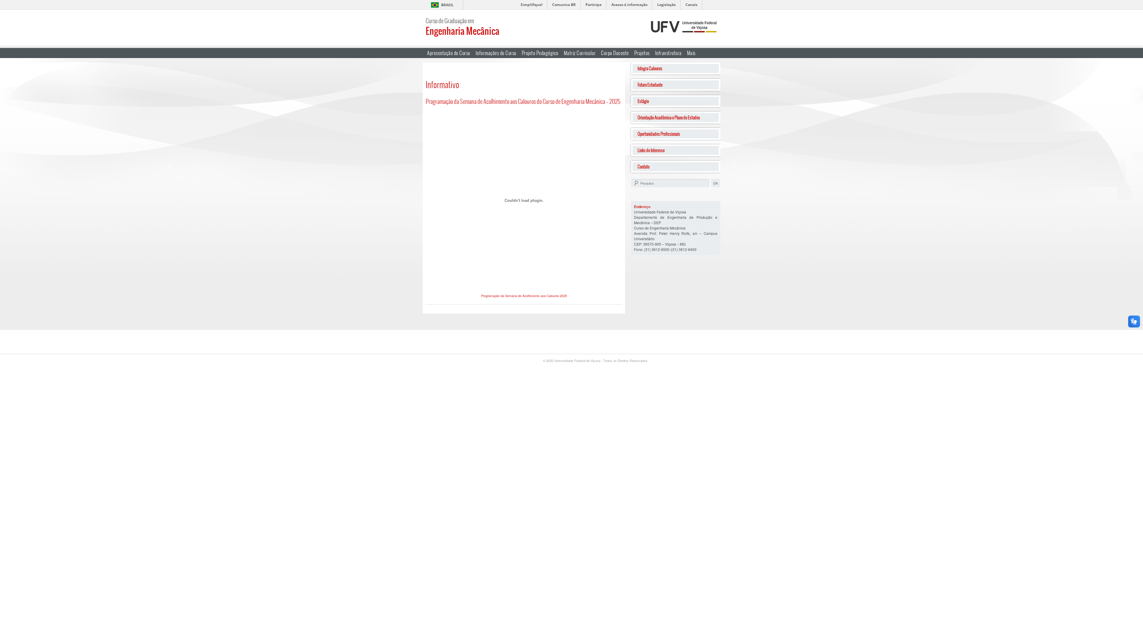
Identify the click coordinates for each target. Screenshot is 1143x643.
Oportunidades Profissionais (659, 134)
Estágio (643, 101)
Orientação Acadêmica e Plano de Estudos (669, 117)
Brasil (447, 4)
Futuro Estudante (650, 85)
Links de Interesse (651, 150)
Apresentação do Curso (448, 52)
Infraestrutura (668, 52)
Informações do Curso (496, 52)
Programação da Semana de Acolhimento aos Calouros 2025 (524, 296)
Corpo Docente (615, 52)
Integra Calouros (650, 68)
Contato (643, 166)
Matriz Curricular (580, 52)
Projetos (642, 52)
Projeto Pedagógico (540, 52)
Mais (691, 52)
